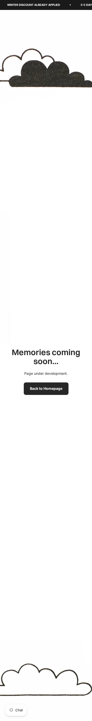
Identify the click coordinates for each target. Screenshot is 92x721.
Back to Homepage (46, 388)
